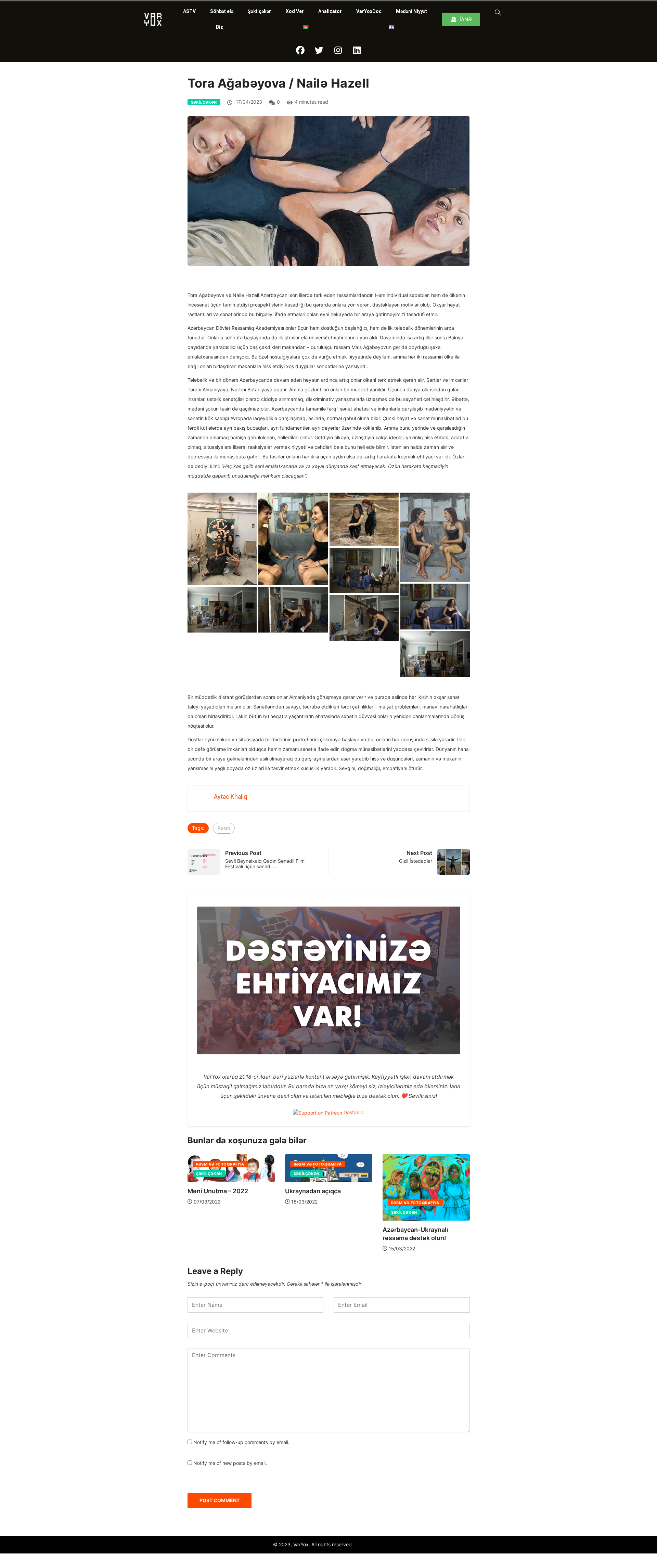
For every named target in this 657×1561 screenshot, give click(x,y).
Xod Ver (295, 11)
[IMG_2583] (364, 519)
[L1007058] (364, 571)
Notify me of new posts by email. (230, 1463)
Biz (219, 27)
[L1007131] (435, 654)
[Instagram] (338, 50)
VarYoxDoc (369, 11)
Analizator (330, 11)
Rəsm (224, 828)
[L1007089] (222, 610)
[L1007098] (293, 610)
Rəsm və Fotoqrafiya (220, 1164)
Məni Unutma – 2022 (218, 1191)
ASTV (189, 11)
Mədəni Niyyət (411, 11)
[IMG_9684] (435, 537)
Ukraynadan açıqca (313, 1191)
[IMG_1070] (222, 539)
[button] (496, 12)
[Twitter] (319, 50)
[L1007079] (435, 606)
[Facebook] (300, 50)
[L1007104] (364, 618)
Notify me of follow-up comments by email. (241, 1442)
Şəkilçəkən (260, 11)
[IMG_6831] (293, 539)
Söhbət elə (221, 11)
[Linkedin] (356, 50)
